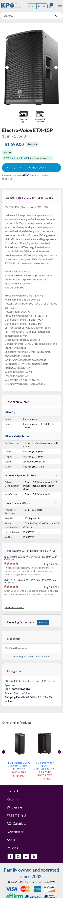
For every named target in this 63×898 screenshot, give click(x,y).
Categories (14, 671)
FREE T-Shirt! (16, 815)
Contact (12, 791)
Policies (12, 848)
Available (32, 144)
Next (56, 67)
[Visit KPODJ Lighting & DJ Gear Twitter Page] (26, 856)
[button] (23, 117)
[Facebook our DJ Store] (10, 856)
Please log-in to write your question (31, 656)
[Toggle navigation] (59, 7)
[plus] (20, 167)
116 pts (10, 582)
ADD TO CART (39, 167)
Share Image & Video (14, 607)
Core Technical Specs (18, 502)
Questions (13, 638)
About (11, 840)
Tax (7, 152)
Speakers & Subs (32, 680)
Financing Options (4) (20, 622)
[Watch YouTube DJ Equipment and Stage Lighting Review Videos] (34, 856)
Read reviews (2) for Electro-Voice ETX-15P (31, 550)
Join (33, 6)
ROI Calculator (17, 823)
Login (43, 6)
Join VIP (23, 158)
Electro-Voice (22, 693)
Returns (12, 799)
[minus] (7, 167)
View (43, 622)
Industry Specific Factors (20, 475)
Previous (7, 67)
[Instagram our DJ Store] (18, 856)
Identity (10, 412)
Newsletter (15, 832)
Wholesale (14, 807)
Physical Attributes (17, 436)
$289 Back (9, 158)
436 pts (10, 559)
